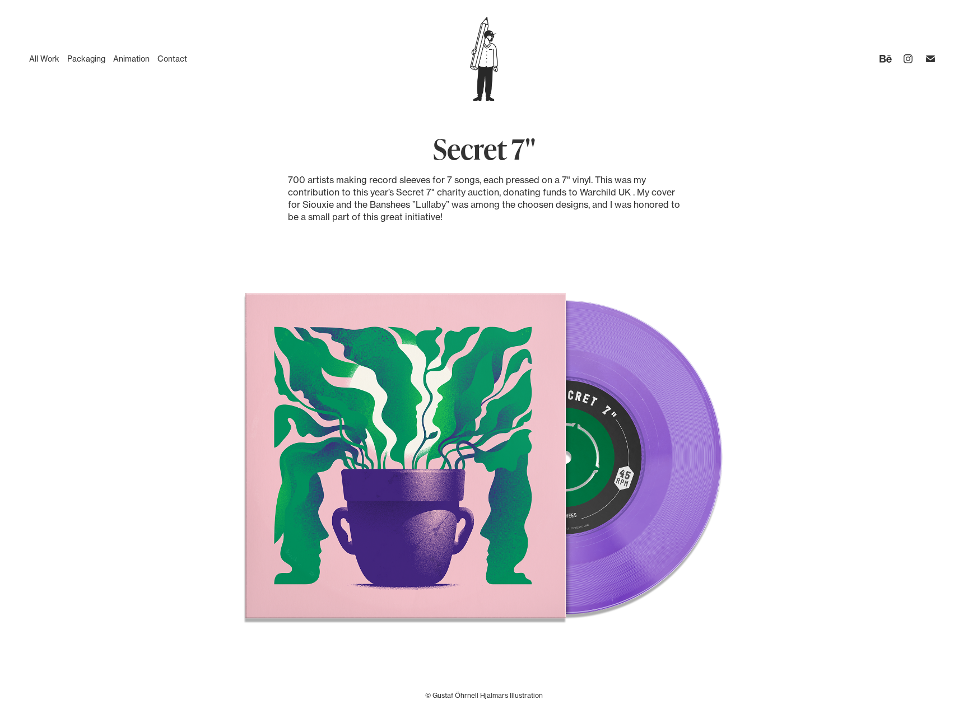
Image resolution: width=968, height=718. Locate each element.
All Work (44, 58)
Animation (131, 58)
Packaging (86, 58)
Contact (172, 58)
